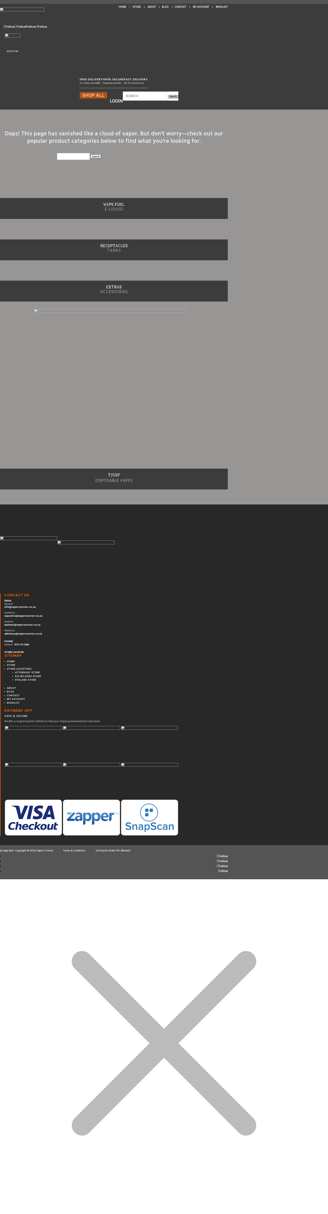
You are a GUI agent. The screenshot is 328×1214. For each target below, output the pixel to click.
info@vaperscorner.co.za (20, 606)
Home (11, 661)
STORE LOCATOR (14, 652)
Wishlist (13, 702)
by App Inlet (7, 851)
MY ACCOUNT (201, 6)
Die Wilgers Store (28, 676)
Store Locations (19, 668)
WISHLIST (222, 6)
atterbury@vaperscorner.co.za (23, 633)
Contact (13, 695)
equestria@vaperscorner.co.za (23, 615)
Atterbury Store (27, 672)
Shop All (93, 95)
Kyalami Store (25, 679)
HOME (122, 6)
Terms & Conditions (75, 851)
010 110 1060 (21, 644)
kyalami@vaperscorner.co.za (22, 624)
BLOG (165, 6)
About (11, 688)
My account (16, 699)
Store (11, 665)
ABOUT (151, 6)
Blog (10, 691)
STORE (137, 6)
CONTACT (180, 6)
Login (116, 101)
